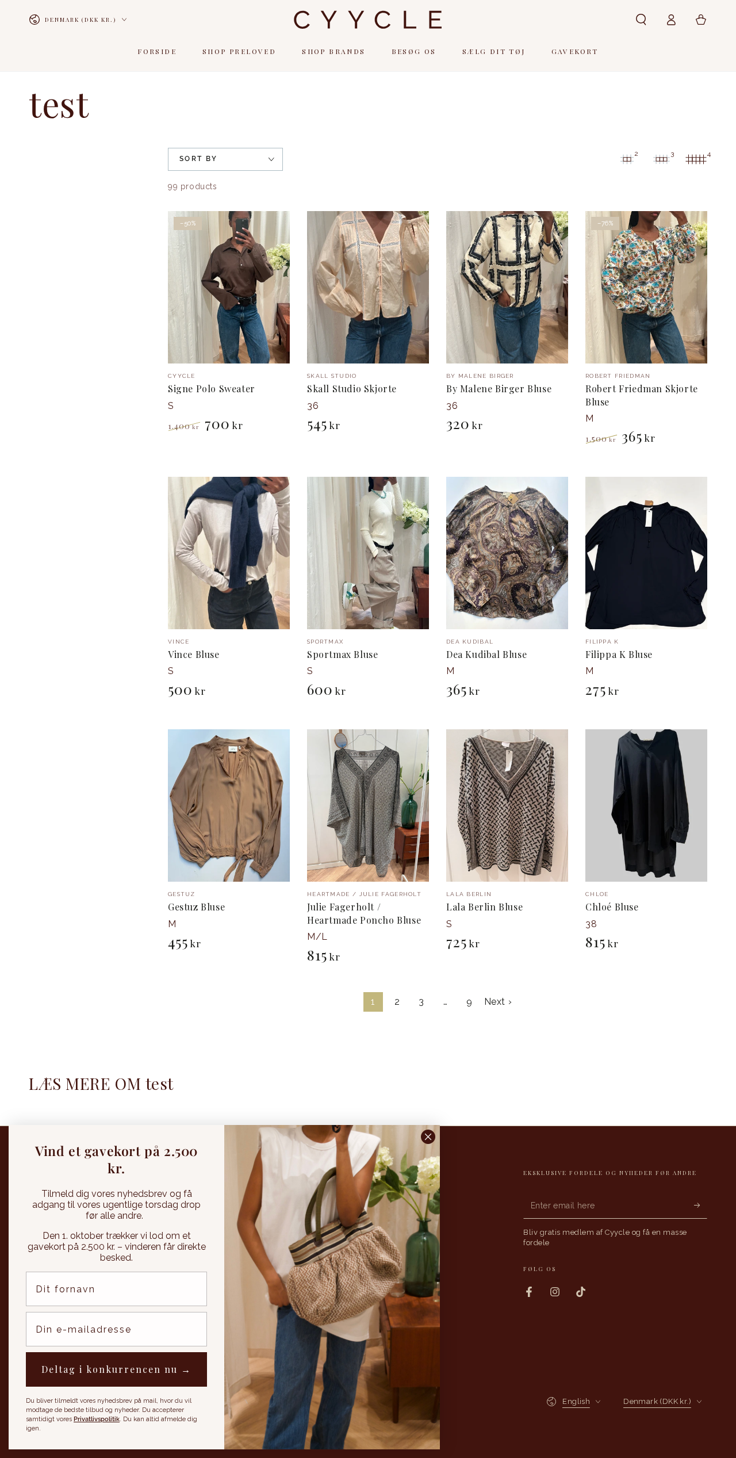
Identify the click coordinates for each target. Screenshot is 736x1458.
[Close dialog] (428, 1137)
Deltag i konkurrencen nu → (116, 1369)
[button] (641, 19)
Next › (498, 1001)
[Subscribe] (700, 1205)
